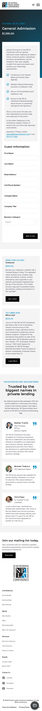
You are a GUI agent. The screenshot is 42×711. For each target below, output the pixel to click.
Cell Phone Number (16, 185)
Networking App (7, 625)
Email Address (14, 174)
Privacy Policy (24, 707)
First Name (13, 153)
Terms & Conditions (9, 707)
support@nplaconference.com (18, 134)
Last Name (13, 164)
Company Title (14, 206)
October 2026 (7, 662)
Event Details (6, 595)
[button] (35, 706)
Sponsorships (7, 600)
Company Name (15, 196)
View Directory (7, 646)
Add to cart (30, 236)
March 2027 (6, 666)
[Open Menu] (38, 5)
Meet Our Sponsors (9, 630)
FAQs (4, 621)
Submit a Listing (7, 650)
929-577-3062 (12, 137)
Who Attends (6, 605)
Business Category (16, 217)
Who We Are (6, 616)
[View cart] (33, 4)
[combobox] (12, 222)
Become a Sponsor (8, 641)
